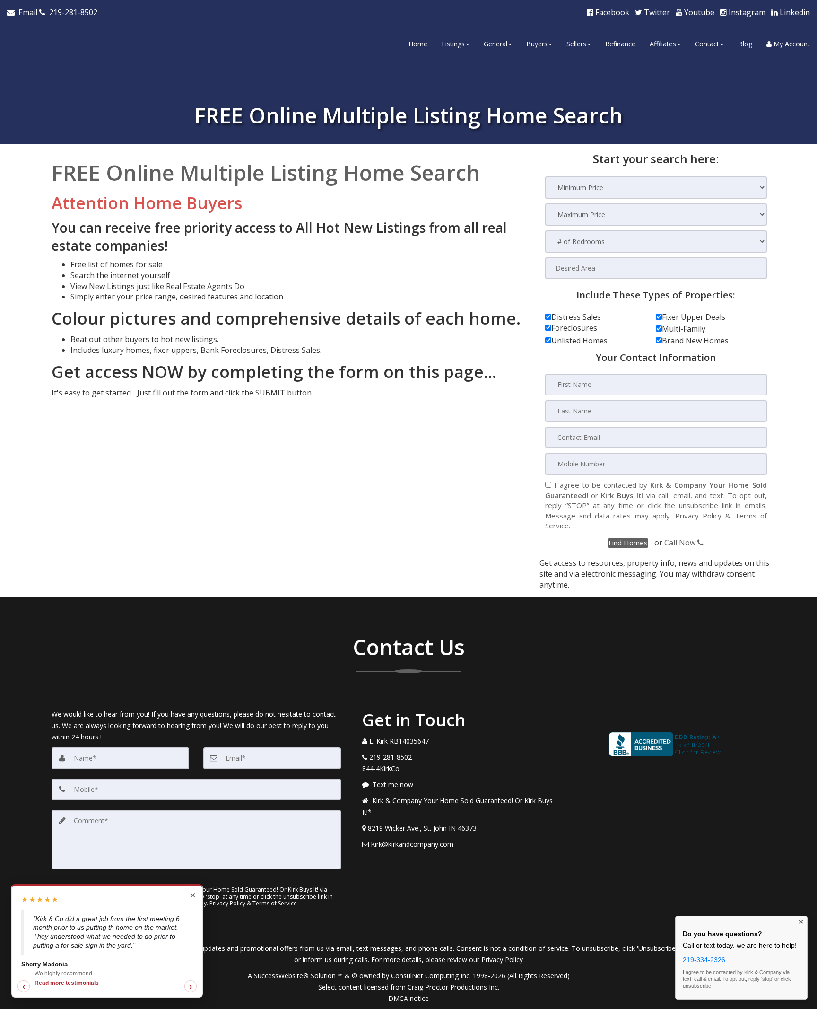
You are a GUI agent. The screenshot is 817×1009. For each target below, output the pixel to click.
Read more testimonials (67, 983)
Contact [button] (707, 43)
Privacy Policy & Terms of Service (253, 903)
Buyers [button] (537, 43)
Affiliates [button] (663, 43)
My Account (791, 43)
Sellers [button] (576, 43)
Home (417, 43)
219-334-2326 (704, 960)
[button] (628, 543)
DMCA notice (408, 998)
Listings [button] (453, 43)
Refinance (620, 43)
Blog (745, 43)
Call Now (680, 542)
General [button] (495, 43)
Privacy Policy (698, 515)
